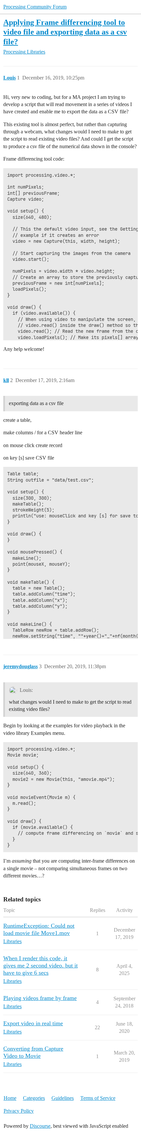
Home (10, 1098)
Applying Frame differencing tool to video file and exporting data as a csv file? (65, 32)
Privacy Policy (19, 1111)
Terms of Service (97, 1098)
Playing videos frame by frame (40, 998)
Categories (34, 1098)
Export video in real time (33, 1023)
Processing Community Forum (35, 7)
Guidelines (62, 1098)
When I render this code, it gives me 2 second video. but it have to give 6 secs (40, 965)
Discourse (40, 1126)
